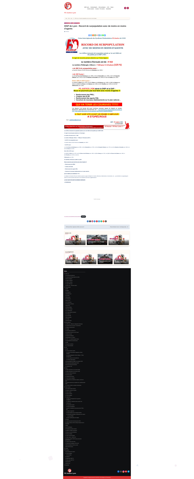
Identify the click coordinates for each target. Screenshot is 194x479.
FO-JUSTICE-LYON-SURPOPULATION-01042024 (72, 216)
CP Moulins (68, 292)
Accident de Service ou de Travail (72, 332)
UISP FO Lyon (77, 23)
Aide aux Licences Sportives (71, 432)
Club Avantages (69, 395)
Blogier (103, 477)
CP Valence (68, 313)
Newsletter (108, 8)
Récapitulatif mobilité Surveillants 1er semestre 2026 (72, 262)
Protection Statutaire (70, 335)
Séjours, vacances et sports (71, 390)
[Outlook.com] (99, 35)
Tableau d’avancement (70, 327)
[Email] (95, 35)
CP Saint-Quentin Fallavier (71, 312)
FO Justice (102, 8)
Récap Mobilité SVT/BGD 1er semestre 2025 (74, 361)
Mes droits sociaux (69, 446)
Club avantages (69, 453)
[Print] (93, 35)
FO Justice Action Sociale (71, 388)
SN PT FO (68, 463)
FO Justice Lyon (70, 13)
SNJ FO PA (68, 461)
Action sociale (90, 8)
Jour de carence (69, 374)
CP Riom (68, 295)
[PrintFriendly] (101, 35)
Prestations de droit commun (71, 428)
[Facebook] (89, 35)
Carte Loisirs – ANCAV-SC (71, 437)
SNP (67, 288)
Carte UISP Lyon (69, 283)
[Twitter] (91, 35)
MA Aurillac (68, 297)
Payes (112, 7)
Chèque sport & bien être (70, 441)
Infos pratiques (102, 7)
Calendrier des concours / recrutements (73, 325)
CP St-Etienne (68, 302)
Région (72, 23)
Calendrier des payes (70, 376)
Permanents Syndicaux (70, 275)
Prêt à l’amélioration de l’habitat (73, 417)
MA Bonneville (69, 320)
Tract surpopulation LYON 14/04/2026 (96, 241)
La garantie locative (70, 404)
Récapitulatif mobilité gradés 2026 (73, 241)
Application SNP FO (70, 458)
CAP (108, 7)
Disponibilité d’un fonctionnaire (72, 340)
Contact (97, 8)
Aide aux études (69, 433)
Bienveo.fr (69, 403)
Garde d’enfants (69, 393)
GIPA (67, 342)
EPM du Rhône (69, 307)
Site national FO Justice (70, 451)
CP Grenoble (68, 315)
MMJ (67, 425)
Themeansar (108, 477)
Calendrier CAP (69, 366)
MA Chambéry (68, 317)
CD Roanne (68, 298)
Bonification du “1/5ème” (70, 337)
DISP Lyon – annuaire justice (71, 285)
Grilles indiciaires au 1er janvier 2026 (73, 369)
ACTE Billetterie (69, 427)
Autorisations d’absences (70, 330)
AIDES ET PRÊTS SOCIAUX (71, 430)
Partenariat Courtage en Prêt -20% (72, 443)
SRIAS (67, 419)
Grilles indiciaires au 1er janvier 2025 (73, 371)
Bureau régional (69, 278)
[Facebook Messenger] (105, 35)
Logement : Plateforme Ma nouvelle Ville (74, 401)
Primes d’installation (71, 406)
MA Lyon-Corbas (69, 308)
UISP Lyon (86, 7)
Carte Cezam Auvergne (70, 435)
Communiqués (93, 7)
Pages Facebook (69, 280)
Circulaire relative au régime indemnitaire (73, 385)
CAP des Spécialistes (71, 359)
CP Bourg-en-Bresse (70, 303)
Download (83, 216)
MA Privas (68, 305)
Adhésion (68, 456)
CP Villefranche (69, 310)
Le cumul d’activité (69, 345)
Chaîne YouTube (69, 282)
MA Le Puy (68, 300)
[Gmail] (97, 35)
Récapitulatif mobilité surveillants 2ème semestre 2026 (121, 262)
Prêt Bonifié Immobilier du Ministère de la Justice (76, 414)
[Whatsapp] (103, 35)
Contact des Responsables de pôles (73, 277)
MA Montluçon (68, 293)
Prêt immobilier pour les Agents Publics (74, 412)
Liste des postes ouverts (70, 350)
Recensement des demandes (71, 364)
